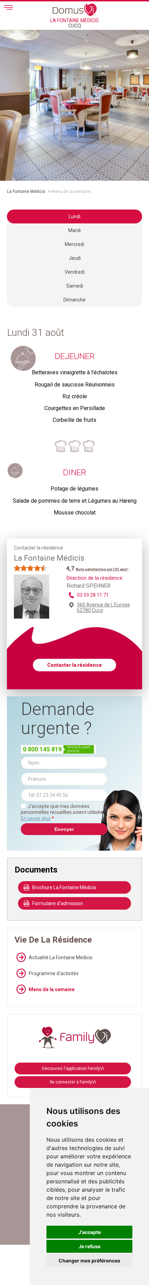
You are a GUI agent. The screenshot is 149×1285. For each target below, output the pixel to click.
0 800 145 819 (42, 749)
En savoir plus (36, 818)
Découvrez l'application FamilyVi (73, 1068)
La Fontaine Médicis (26, 191)
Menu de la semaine (51, 989)
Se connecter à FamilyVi (73, 1082)
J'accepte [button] (89, 1232)
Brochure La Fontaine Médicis (64, 887)
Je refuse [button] (89, 1246)
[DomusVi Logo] (74, 9)
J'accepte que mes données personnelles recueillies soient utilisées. (63, 812)
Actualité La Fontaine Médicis (61, 957)
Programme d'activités (54, 973)
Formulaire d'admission (57, 903)
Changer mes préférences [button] (89, 1260)
